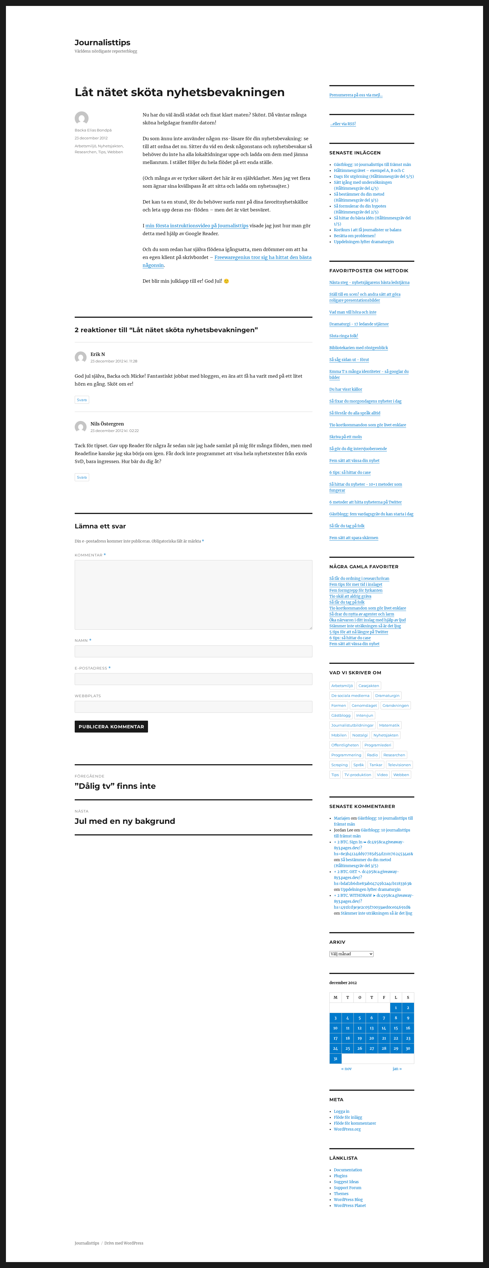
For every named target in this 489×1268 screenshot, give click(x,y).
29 (396, 1048)
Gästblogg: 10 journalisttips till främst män (373, 164)
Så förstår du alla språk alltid (354, 413)
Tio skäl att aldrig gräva (350, 596)
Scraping (339, 764)
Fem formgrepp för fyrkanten (356, 590)
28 (384, 1048)
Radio (372, 755)
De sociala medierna (350, 695)
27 (372, 1048)
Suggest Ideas (346, 1182)
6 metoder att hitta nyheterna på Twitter (365, 502)
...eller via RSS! (343, 124)
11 (347, 1028)
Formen (338, 705)
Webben (115, 152)
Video (382, 774)
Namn (83, 640)
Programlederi (377, 745)
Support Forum (347, 1187)
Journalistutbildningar (352, 725)
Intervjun (364, 715)
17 (336, 1038)
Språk (358, 764)
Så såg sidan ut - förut (349, 359)
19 (360, 1038)
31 (335, 1058)
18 (348, 1038)
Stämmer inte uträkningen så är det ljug (365, 626)
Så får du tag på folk (346, 526)
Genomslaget (364, 705)
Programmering (346, 755)
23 (408, 1038)
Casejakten (369, 685)
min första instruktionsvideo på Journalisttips (196, 225)
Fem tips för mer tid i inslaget (355, 584)
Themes (341, 1193)
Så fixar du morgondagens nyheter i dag (365, 401)
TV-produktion (357, 774)
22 (396, 1038)
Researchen (85, 152)
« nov (346, 1068)
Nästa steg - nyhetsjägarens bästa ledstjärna (369, 282)
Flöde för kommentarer (355, 1123)
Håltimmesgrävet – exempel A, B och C (369, 170)
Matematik (389, 725)
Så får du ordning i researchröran (359, 578)
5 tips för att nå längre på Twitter (358, 632)
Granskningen (396, 705)
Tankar (376, 764)
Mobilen (339, 735)
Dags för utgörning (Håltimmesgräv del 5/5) (374, 176)
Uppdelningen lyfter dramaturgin (364, 241)
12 (360, 1028)
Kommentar (90, 555)
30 (408, 1048)
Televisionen (399, 764)
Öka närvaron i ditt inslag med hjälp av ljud (367, 620)
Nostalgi (360, 735)
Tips (102, 152)
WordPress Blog (348, 1199)
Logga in (341, 1111)
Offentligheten (345, 745)
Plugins (341, 1176)
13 (372, 1028)
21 (384, 1038)
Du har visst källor (345, 389)
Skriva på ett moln (345, 437)
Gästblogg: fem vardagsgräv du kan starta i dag (371, 514)
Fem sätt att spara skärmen (353, 537)
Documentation (348, 1170)
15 (396, 1028)
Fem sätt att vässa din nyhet (354, 460)
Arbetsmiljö (85, 146)
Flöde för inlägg (348, 1117)
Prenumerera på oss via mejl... (356, 95)
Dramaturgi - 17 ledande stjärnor (359, 324)
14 (384, 1028)
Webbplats (88, 696)
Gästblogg (341, 715)
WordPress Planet (350, 1205)
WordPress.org (347, 1129)
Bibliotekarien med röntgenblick (358, 347)
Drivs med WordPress (123, 1243)
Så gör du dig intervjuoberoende (358, 448)
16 (408, 1028)
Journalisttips (102, 42)
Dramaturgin (387, 695)
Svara (82, 400)
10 (335, 1028)
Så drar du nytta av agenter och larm (361, 614)
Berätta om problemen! (355, 236)
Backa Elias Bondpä (93, 130)
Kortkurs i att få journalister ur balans (368, 230)
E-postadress (93, 668)
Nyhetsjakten (110, 146)
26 (359, 1048)
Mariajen (342, 818)
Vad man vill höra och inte (352, 312)
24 (335, 1048)
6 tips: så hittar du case (350, 472)
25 (348, 1048)
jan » (397, 1068)
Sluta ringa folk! (343, 336)
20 (371, 1038)
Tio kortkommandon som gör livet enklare (367, 425)
